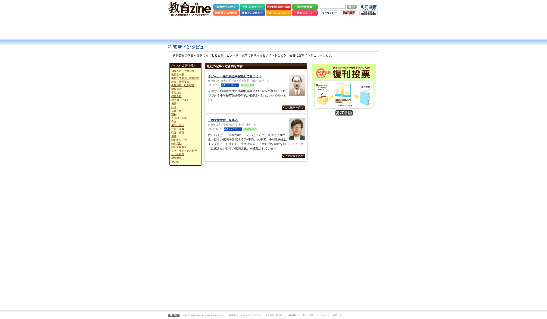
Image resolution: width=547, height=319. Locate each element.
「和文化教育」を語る (223, 120)
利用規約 (233, 315)
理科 (173, 114)
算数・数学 (177, 110)
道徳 (173, 136)
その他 (175, 161)
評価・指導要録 (180, 81)
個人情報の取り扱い (275, 315)
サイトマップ (323, 315)
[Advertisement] (273, 27)
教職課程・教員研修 (182, 85)
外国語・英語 (179, 118)
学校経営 (176, 89)
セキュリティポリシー (251, 315)
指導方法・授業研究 (182, 70)
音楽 (173, 121)
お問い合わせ (339, 315)
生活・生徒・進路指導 (184, 150)
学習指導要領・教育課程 (185, 78)
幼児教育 (176, 158)
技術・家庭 (177, 128)
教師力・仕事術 (180, 99)
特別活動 (176, 143)
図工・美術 (177, 125)
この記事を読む (294, 107)
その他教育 (177, 154)
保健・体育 (177, 132)
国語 (173, 103)
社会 (173, 107)
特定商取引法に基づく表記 (300, 315)
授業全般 (176, 96)
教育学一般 (177, 74)
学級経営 (176, 92)
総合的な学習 (179, 139)
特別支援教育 (179, 147)
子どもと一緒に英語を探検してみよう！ (235, 76)
